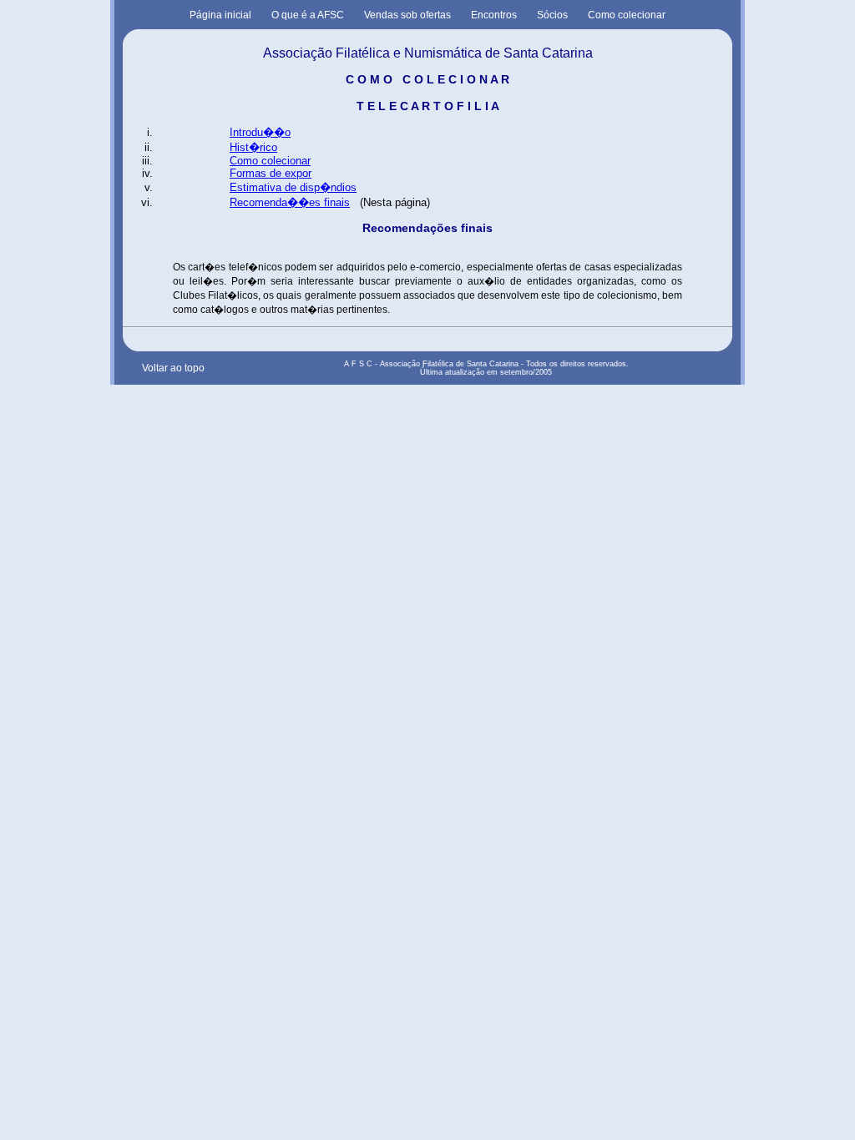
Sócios (552, 15)
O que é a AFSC (307, 15)
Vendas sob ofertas (407, 15)
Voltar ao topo (173, 368)
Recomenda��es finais (290, 202)
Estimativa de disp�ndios (293, 187)
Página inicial (220, 15)
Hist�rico (253, 147)
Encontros (494, 15)
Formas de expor (270, 173)
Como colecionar (626, 15)
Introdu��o (260, 132)
